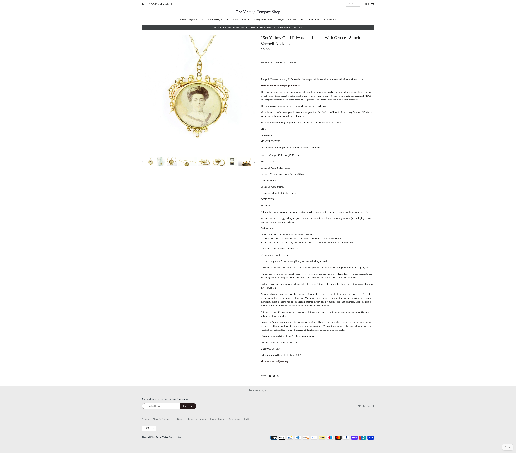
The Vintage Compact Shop (258, 12)
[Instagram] (368, 406)
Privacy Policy (217, 419)
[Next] (254, 162)
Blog (179, 419)
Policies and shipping (196, 419)
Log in (146, 4)
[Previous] (143, 162)
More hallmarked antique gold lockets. (281, 85)
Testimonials (234, 419)
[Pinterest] (373, 406)
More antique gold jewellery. (275, 361)
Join (155, 4)
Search (145, 419)
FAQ (246, 419)
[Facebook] (364, 406)
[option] (150, 161)
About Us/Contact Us (163, 419)
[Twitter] (359, 406)
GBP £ (350, 4)
